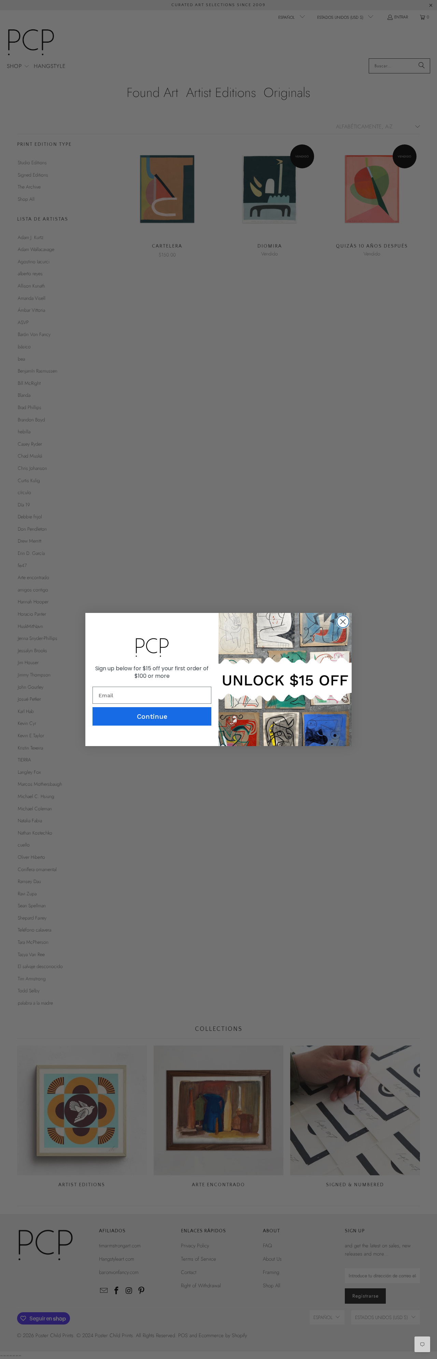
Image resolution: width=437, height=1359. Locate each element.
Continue (152, 716)
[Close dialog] (343, 622)
